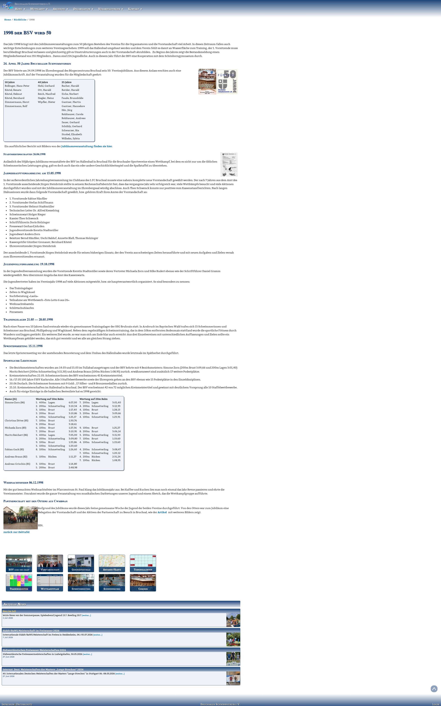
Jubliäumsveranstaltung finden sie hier (86, 146)
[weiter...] (86, 615)
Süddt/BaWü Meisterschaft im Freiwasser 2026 (31, 630)
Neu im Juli (9, 611)
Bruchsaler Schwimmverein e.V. (220, 704)
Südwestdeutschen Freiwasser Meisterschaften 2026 (34, 650)
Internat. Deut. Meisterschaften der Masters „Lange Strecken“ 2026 (43, 669)
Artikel (163, 512)
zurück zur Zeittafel (16, 532)
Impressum (7, 704)
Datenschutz (22, 704)
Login (436, 704)
